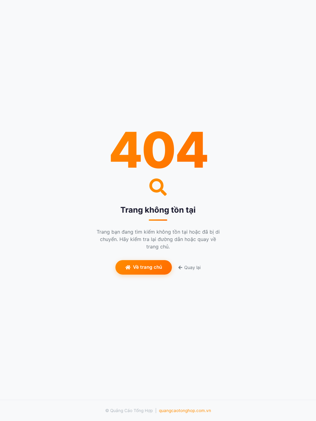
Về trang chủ (147, 267)
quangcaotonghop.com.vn (185, 410)
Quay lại (192, 267)
